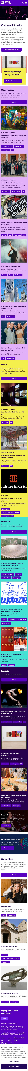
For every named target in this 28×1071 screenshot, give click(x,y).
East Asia (11, 665)
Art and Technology (7, 574)
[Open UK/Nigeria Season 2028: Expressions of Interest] (14, 118)
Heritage (4, 955)
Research (18, 574)
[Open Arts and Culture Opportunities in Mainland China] (14, 639)
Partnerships (5, 191)
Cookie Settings (14, 1061)
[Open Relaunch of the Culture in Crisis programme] (14, 481)
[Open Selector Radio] (14, 891)
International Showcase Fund (11, 266)
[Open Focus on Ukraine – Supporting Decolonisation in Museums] (14, 593)
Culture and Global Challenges (10, 512)
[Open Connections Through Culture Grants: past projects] (14, 779)
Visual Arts (5, 422)
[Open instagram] (2, 1043)
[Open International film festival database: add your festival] (14, 290)
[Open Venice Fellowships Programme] (14, 165)
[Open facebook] (11, 1043)
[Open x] (15, 1043)
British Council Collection (9, 993)
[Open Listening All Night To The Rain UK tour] (14, 394)
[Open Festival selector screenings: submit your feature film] (14, 332)
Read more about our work (11, 49)
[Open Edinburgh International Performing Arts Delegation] (14, 696)
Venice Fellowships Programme (11, 183)
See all (14, 102)
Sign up (4, 1018)
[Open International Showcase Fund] (14, 251)
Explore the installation (12, 81)
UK (12, 150)
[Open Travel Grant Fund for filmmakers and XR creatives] (14, 207)
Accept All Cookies (14, 1066)
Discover (6, 825)
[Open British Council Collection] (14, 978)
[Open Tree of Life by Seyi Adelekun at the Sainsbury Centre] (14, 438)
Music (10, 275)
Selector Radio (6, 906)
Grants (4, 235)
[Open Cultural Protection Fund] (14, 931)
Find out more (8, 848)
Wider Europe (6, 623)
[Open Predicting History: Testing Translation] (14, 737)
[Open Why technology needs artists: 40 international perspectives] (14, 548)
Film (10, 235)
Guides (4, 620)
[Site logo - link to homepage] (6, 3)
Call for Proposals (7, 146)
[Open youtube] (6, 1043)
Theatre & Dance (7, 722)
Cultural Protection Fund (9, 946)
